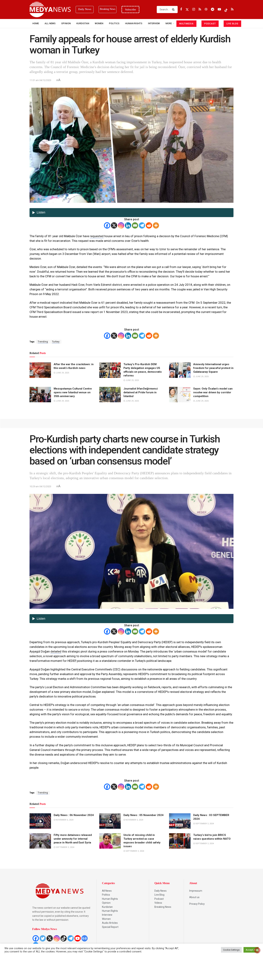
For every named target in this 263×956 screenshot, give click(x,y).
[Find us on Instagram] (193, 9)
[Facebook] (107, 225)
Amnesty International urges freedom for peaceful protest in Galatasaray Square (213, 368)
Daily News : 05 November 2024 (143, 815)
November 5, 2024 (134, 820)
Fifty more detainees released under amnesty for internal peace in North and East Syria (73, 838)
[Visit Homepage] (50, 9)
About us (194, 897)
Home (35, 23)
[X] (114, 225)
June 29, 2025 (62, 373)
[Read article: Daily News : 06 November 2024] (40, 821)
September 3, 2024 (204, 823)
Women (99, 23)
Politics (114, 23)
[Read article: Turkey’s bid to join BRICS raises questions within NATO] (180, 841)
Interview (107, 914)
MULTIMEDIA (186, 23)
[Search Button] (174, 9)
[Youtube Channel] (77, 938)
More (168, 23)
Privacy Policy (197, 903)
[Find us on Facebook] (181, 9)
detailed (55, 651)
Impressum (195, 890)
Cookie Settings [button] (231, 949)
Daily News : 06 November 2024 (74, 815)
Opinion (66, 23)
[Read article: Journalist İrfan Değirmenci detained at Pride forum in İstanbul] (110, 394)
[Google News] (84, 938)
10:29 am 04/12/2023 (40, 486)
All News (50, 23)
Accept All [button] (251, 949)
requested (97, 236)
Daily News (160, 890)
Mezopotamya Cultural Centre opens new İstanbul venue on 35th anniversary (73, 392)
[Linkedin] (128, 225)
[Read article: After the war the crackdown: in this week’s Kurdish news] (40, 370)
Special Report (110, 927)
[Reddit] (149, 225)
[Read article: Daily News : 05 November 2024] (110, 821)
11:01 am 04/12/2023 (40, 80)
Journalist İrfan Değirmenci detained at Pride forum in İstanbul (140, 392)
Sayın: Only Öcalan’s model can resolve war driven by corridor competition (213, 392)
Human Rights (133, 23)
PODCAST (210, 23)
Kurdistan (82, 23)
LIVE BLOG (232, 23)
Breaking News (162, 906)
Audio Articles (110, 922)
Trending (43, 341)
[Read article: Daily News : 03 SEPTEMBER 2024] (180, 821)
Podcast (159, 898)
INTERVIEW (154, 23)
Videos (158, 902)
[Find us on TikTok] (226, 9)
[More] (156, 225)
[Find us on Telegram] (212, 9)
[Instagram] (121, 225)
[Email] (135, 225)
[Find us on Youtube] (219, 9)
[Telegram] (142, 225)
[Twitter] (43, 938)
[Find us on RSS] (200, 9)
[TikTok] (63, 938)
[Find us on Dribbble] (206, 9)
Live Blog (159, 894)
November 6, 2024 (64, 820)
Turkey (56, 341)
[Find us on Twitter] (187, 9)
